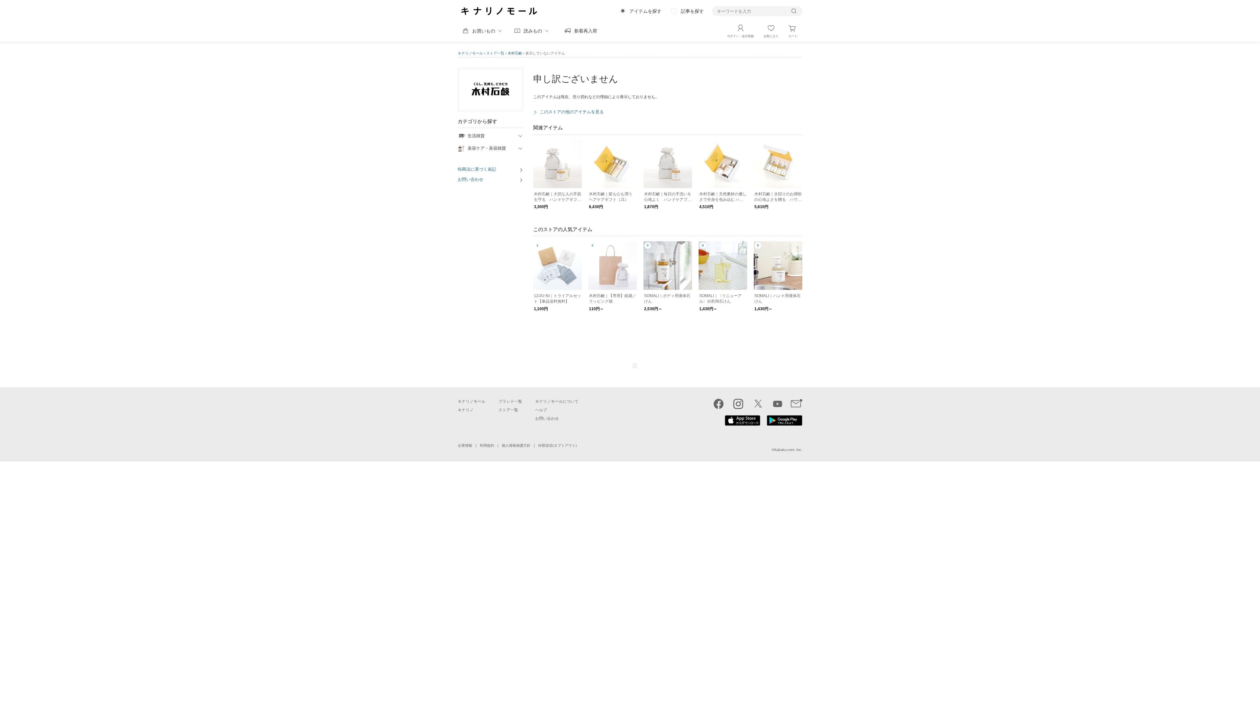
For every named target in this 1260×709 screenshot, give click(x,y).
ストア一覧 (495, 53)
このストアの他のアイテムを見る (572, 111)
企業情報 (465, 445)
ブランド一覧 (510, 401)
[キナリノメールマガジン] (796, 403)
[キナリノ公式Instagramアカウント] (738, 403)
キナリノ (465, 410)
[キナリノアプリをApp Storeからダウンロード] (742, 424)
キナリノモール (470, 53)
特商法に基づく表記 (477, 169)
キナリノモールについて (556, 401)
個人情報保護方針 (516, 445)
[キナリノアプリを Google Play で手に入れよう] (784, 424)
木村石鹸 (515, 53)
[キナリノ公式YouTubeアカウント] (777, 403)
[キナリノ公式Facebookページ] (718, 403)
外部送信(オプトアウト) (557, 445)
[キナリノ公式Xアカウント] (758, 403)
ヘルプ (541, 410)
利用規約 (487, 445)
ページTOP (635, 366)
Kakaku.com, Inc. (788, 450)
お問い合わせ (470, 179)
